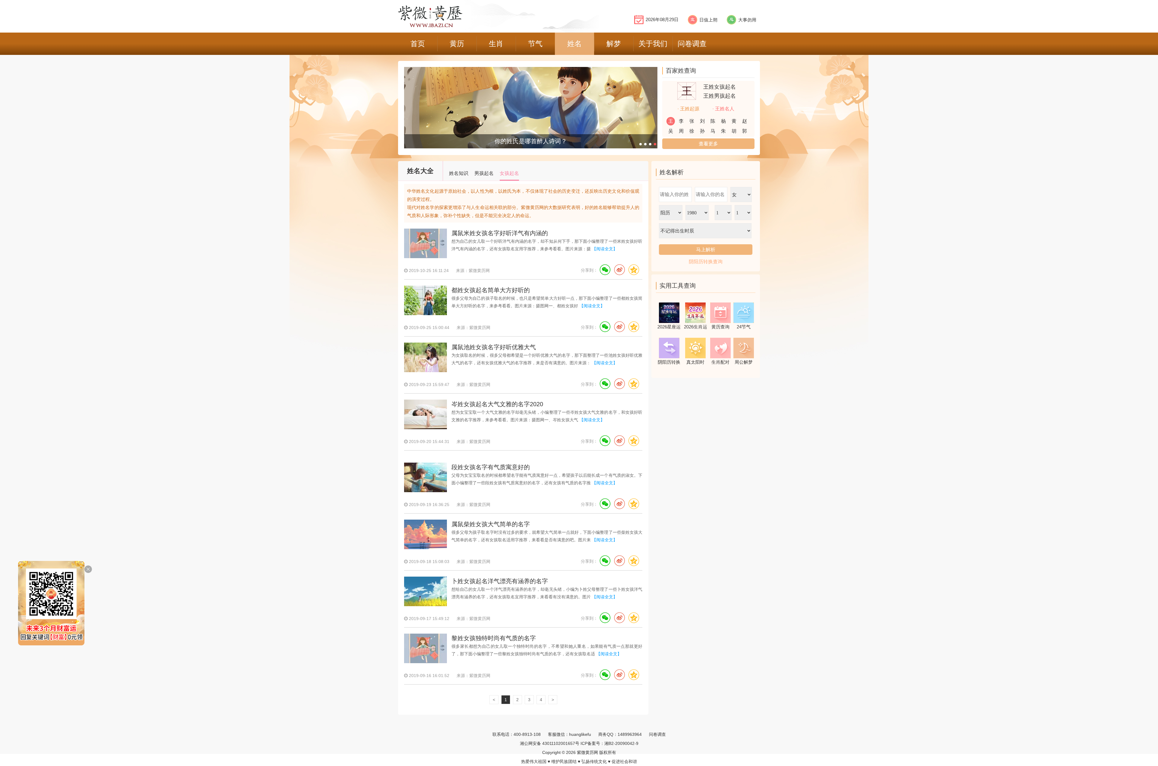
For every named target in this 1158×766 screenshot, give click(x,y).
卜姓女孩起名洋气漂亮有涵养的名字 (499, 581)
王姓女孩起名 (719, 87)
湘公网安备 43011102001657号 (549, 743)
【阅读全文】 (604, 248)
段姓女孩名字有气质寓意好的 (490, 467)
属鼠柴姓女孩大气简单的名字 (490, 524)
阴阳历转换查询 (706, 261)
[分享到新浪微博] (619, 270)
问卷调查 (657, 734)
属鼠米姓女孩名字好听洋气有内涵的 (499, 233)
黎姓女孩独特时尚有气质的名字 (493, 638)
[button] (640, 144)
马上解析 (705, 249)
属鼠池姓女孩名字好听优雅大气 (493, 347)
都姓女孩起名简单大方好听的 (490, 290)
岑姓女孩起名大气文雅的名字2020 (497, 404)
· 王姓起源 (688, 108)
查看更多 (708, 143)
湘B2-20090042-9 (621, 743)
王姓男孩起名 (719, 96)
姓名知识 (458, 173)
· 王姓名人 (723, 108)
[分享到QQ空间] (633, 270)
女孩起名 (509, 173)
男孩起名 (484, 173)
